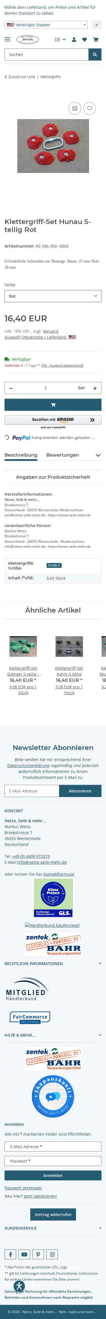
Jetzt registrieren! (40, 1196)
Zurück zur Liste (21, 76)
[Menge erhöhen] (95, 388)
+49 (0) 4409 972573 (31, 856)
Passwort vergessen (23, 1188)
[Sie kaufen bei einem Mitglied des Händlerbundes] (27, 988)
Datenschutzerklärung (28, 765)
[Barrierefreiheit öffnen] (19, 1286)
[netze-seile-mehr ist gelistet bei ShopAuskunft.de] (53, 1095)
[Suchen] (94, 54)
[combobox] (46, 25)
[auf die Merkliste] (89, 108)
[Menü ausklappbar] (7, 36)
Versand (51, 331)
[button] (74, 39)
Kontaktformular (59, 874)
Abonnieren (80, 791)
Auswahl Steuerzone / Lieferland (36, 337)
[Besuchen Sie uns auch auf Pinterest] (38, 1254)
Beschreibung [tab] (21, 455)
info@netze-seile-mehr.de (42, 862)
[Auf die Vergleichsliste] (75, 108)
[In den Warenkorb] (9, 94)
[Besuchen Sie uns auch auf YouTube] (24, 1254)
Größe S (54, 565)
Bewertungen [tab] (62, 455)
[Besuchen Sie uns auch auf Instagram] (52, 1254)
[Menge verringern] (11, 388)
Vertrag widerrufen (53, 1214)
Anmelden (53, 1175)
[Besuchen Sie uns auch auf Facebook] (10, 1254)
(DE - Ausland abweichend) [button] (62, 365)
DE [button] (57, 39)
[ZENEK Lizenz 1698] (53, 944)
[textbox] (46, 25)
